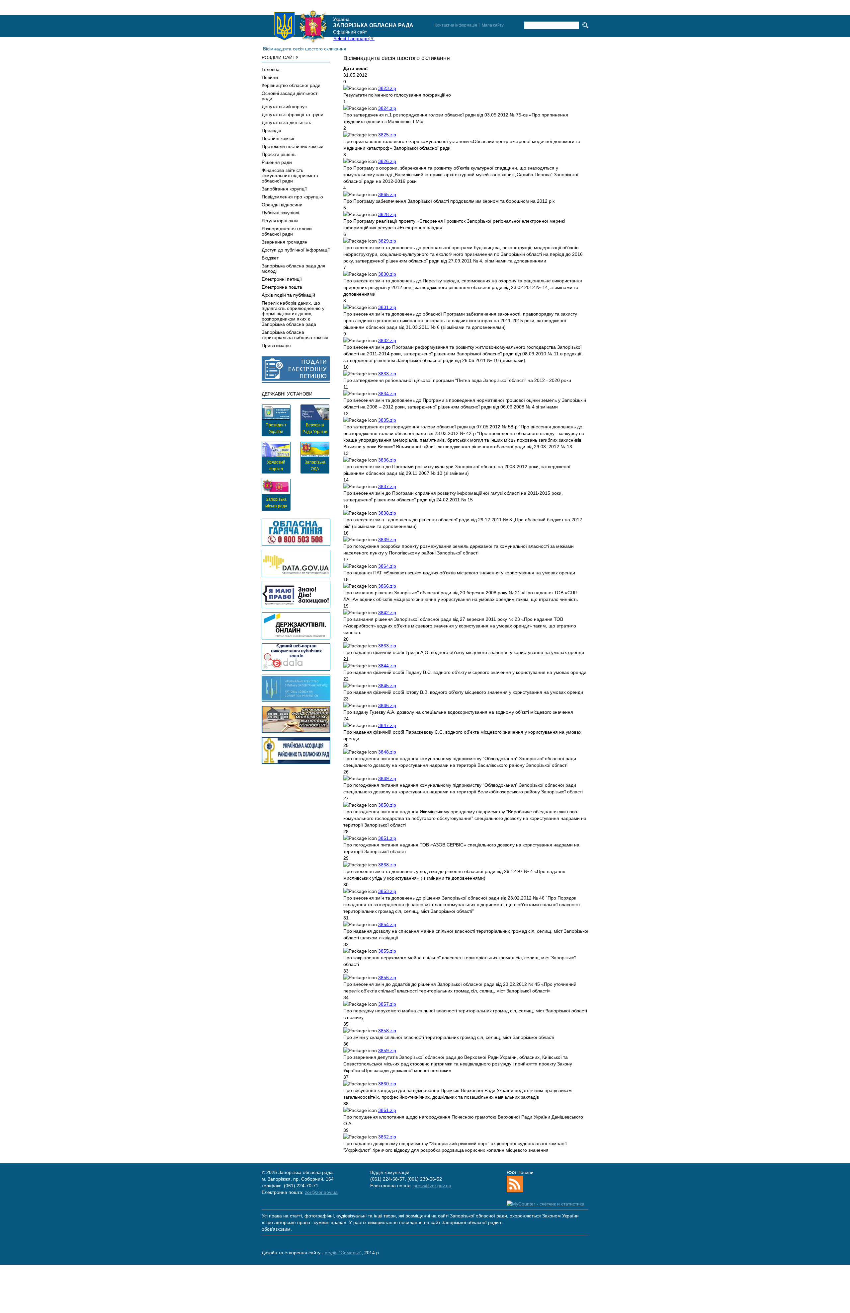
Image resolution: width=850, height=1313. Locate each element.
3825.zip (387, 134)
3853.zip (387, 891)
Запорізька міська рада (276, 502)
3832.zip (387, 340)
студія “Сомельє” (343, 1252)
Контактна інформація (456, 25)
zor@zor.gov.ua (321, 1192)
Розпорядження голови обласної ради (287, 231)
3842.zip (387, 612)
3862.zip (387, 1136)
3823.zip (387, 88)
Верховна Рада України (314, 428)
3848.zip (387, 752)
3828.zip (387, 214)
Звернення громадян (284, 242)
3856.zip (387, 977)
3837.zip (387, 486)
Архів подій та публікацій (288, 295)
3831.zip (387, 307)
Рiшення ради (277, 162)
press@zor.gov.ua (432, 1185)
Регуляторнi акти (280, 220)
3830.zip (387, 274)
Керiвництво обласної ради (291, 85)
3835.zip (387, 420)
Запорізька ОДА (315, 465)
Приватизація (276, 345)
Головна (271, 69)
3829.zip (387, 241)
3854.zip (387, 924)
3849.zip (387, 778)
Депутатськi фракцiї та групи (292, 114)
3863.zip (387, 645)
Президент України (276, 428)
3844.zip (387, 665)
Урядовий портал (276, 465)
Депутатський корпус (284, 106)
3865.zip (387, 194)
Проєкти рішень (279, 154)
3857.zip (387, 1004)
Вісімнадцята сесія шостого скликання (304, 48)
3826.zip (387, 161)
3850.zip (387, 805)
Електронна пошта (282, 287)
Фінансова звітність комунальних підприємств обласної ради (290, 175)
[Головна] (300, 26)
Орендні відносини (282, 204)
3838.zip (387, 513)
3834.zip (387, 393)
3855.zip (387, 951)
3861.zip (387, 1110)
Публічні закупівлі (280, 212)
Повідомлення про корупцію (292, 196)
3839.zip (387, 539)
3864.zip (387, 566)
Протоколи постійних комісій (292, 146)
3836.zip (387, 460)
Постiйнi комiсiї (278, 138)
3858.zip (387, 1030)
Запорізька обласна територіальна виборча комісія (295, 334)
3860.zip (387, 1083)
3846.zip (387, 705)
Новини (270, 77)
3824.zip (387, 108)
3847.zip (387, 725)
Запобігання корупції (284, 188)
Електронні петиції (282, 279)
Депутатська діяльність (286, 122)
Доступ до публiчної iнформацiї (296, 250)
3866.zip (387, 586)
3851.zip (387, 838)
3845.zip (387, 685)
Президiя (271, 130)
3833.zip (387, 373)
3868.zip (387, 864)
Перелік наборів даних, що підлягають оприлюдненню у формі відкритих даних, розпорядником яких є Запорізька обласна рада (293, 313)
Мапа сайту (493, 25)
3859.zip (387, 1050)
